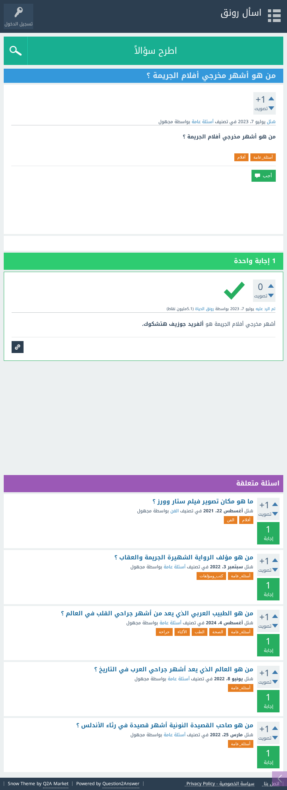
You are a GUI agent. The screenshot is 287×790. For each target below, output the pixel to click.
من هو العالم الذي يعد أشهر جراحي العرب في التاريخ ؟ (173, 669)
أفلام (241, 157)
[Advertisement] (143, 208)
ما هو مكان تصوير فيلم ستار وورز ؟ (202, 501)
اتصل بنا (271, 783)
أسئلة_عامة (263, 157)
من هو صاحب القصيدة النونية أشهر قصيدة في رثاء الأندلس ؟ (164, 725)
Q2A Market (55, 784)
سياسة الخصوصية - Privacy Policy (220, 783)
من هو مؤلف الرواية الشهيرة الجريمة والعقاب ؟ (183, 557)
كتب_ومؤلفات (211, 576)
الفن (174, 511)
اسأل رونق (241, 12)
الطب (199, 632)
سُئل (271, 122)
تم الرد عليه (265, 308)
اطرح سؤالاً (155, 50)
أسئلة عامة (202, 122)
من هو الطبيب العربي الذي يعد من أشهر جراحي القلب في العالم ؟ (157, 613)
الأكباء (182, 632)
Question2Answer (120, 784)
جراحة (164, 632)
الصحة (217, 632)
